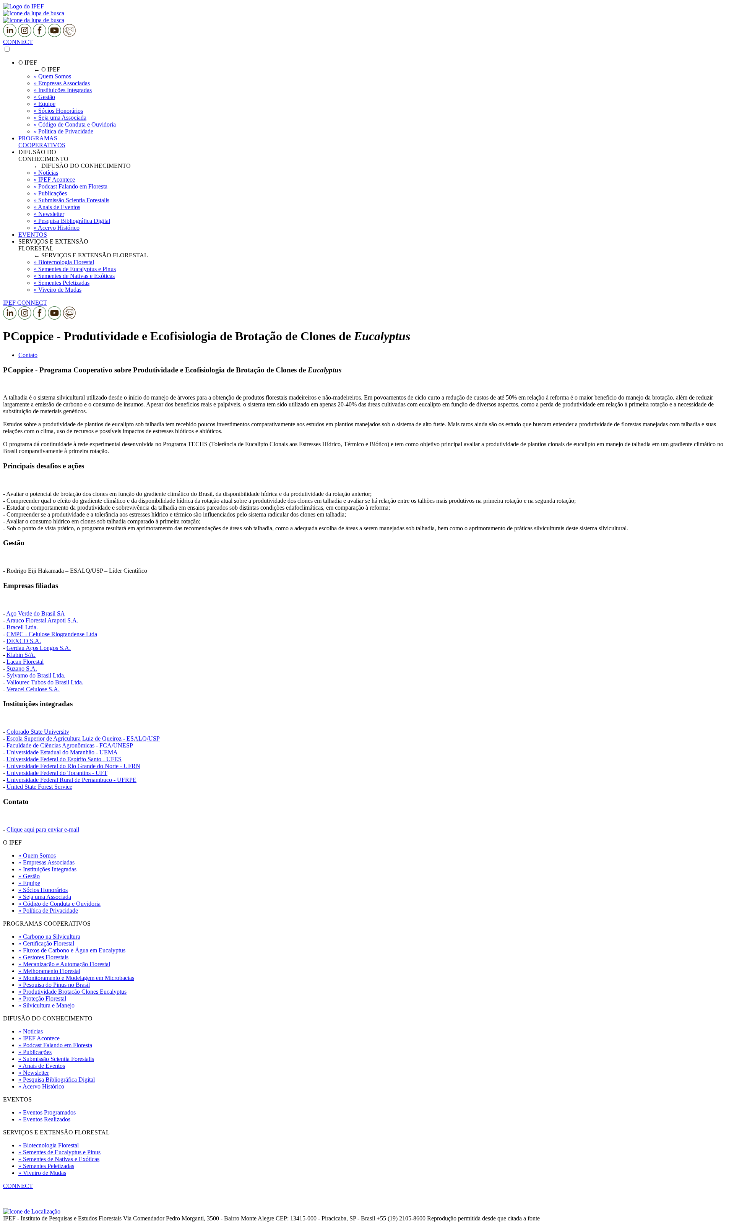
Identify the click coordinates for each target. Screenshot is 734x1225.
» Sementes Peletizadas (46, 1166)
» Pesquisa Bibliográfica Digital (56, 1079)
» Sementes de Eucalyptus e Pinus (59, 1152)
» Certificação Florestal (46, 943)
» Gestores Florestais (43, 957)
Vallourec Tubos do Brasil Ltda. (44, 682)
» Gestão (29, 876)
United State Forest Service (39, 786)
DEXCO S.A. (23, 641)
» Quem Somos (37, 855)
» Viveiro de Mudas (42, 1173)
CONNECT (18, 42)
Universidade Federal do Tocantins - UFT (56, 773)
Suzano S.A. (21, 668)
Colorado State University (37, 731)
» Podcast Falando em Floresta (55, 1045)
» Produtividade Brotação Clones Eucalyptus (72, 991)
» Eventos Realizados (44, 1119)
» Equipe (29, 883)
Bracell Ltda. (22, 627)
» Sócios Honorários (43, 890)
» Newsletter (33, 1072)
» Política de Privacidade (48, 910)
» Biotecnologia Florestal (48, 1145)
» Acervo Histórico (41, 1086)
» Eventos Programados (47, 1112)
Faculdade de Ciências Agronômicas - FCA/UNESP (69, 745)
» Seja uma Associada (44, 897)
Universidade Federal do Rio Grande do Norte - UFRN (73, 766)
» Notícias (30, 1031)
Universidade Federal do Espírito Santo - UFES (64, 759)
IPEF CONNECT (25, 302)
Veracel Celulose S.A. (33, 689)
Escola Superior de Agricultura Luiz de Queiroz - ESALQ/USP (83, 738)
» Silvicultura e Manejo (46, 1005)
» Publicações (35, 1052)
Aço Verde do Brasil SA (35, 613)
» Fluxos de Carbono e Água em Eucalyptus (71, 950)
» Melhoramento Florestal (49, 971)
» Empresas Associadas (46, 862)
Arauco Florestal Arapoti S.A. (42, 620)
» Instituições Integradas (47, 869)
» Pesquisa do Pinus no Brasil (54, 984)
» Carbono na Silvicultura (49, 936)
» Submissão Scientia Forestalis (56, 1059)
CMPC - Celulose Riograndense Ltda (51, 634)
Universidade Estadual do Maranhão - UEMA (62, 752)
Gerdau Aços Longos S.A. (38, 648)
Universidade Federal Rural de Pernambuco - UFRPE (71, 780)
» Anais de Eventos (41, 1066)
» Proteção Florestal (42, 998)
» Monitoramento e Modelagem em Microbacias (76, 978)
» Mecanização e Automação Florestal (64, 964)
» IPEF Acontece (39, 1038)
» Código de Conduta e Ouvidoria (59, 903)
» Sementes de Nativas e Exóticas (58, 1159)
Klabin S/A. (21, 654)
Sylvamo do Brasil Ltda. (35, 675)
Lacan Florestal (25, 661)
